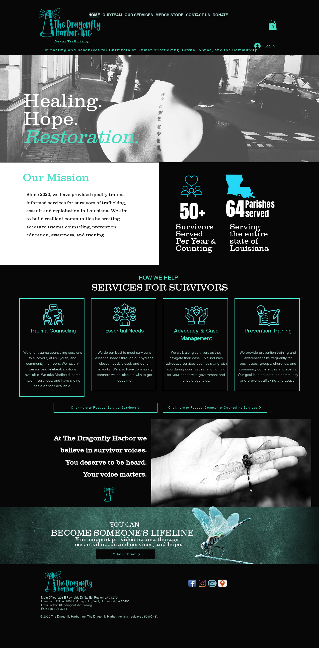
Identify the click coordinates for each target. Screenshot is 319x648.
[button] (139, 15)
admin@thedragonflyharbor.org (71, 605)
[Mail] (212, 583)
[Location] (222, 583)
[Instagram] (202, 583)
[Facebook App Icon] (192, 583)
